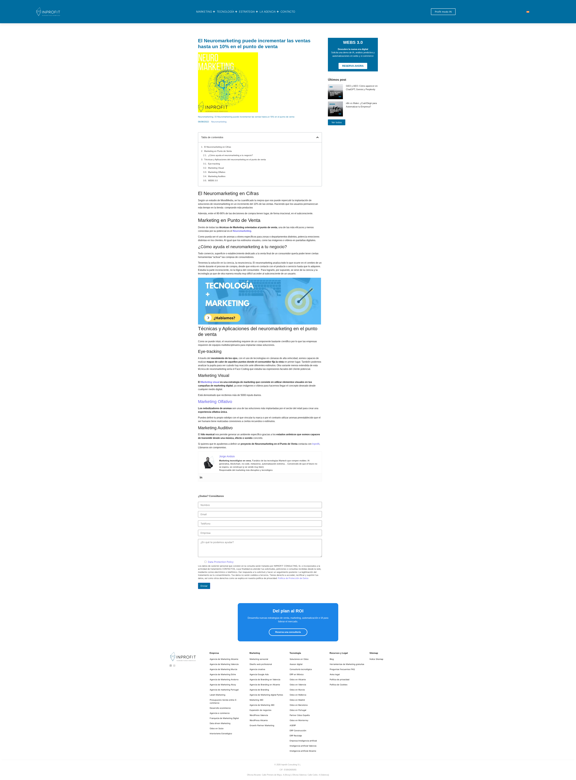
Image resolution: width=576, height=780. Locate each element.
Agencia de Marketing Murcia (223, 669)
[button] (317, 137)
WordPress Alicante (259, 720)
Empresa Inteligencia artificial (303, 740)
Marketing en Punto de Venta (218, 151)
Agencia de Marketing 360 (262, 705)
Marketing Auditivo (216, 176)
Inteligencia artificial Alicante (303, 751)
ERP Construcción (298, 730)
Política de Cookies (338, 684)
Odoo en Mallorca (298, 695)
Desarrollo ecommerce (220, 708)
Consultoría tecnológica (301, 669)
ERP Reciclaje (296, 735)
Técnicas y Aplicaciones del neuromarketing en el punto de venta (235, 159)
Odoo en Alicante (298, 679)
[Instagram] (174, 665)
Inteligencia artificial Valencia (303, 746)
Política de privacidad (339, 679)
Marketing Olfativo (216, 172)
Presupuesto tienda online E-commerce (223, 701)
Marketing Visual (216, 168)
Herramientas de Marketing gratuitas (347, 664)
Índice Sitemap (376, 659)
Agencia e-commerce (220, 713)
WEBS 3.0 (213, 180)
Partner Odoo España (300, 715)
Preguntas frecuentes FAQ (342, 669)
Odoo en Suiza (216, 728)
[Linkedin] (201, 477)
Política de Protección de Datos (293, 578)
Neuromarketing (205, 117)
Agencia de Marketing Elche (223, 674)
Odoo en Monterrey (299, 720)
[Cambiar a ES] (528, 12)
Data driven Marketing (220, 723)
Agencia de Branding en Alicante (265, 684)
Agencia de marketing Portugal (224, 689)
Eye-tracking (214, 163)
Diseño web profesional (261, 664)
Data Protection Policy (221, 561)
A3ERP (293, 725)
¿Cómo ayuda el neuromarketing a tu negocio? (230, 155)
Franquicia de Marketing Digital (224, 718)
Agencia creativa (257, 669)
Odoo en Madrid (297, 700)
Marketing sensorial (259, 659)
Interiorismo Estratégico (221, 733)
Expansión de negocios (260, 710)
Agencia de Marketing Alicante (224, 659)
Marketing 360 (256, 700)
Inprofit (315, 444)
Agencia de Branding (259, 689)
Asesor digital (296, 664)
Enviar (204, 585)
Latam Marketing (217, 695)
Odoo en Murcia (297, 689)
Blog (332, 659)
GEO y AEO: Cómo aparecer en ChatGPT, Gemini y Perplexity (362, 88)
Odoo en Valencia (298, 684)
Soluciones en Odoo (299, 659)
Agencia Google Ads (259, 674)
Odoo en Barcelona (299, 705)
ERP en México (297, 674)
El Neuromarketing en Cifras (217, 147)
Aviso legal (335, 674)
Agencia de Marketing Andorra (224, 679)
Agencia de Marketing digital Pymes (266, 695)
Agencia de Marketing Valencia (224, 664)
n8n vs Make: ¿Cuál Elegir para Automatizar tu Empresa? (361, 105)
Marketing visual (210, 382)
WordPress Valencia (259, 715)
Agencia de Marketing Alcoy (223, 684)
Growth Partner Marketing (262, 725)
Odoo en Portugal (298, 710)
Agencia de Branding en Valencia (265, 679)
